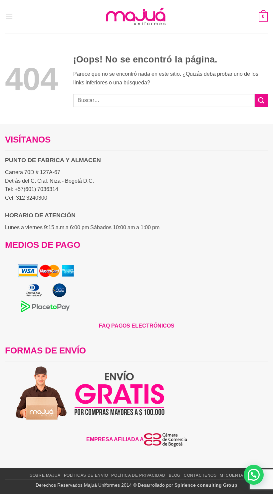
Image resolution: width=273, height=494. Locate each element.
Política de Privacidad (138, 475)
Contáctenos (200, 475)
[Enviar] (261, 100)
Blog (174, 475)
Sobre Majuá (45, 475)
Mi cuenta (231, 475)
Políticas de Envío (86, 475)
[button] (9, 17)
